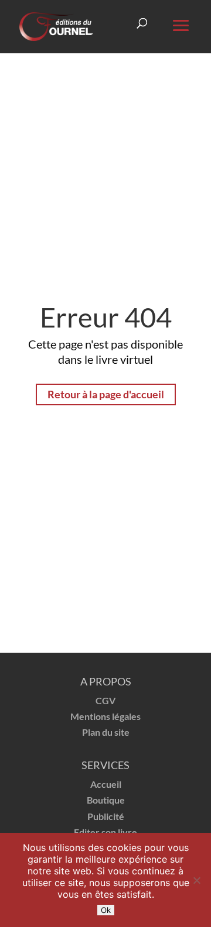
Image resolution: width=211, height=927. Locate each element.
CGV (105, 700)
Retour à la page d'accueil (105, 394)
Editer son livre (105, 832)
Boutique (106, 799)
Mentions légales (105, 716)
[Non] (196, 880)
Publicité (105, 816)
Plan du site (106, 732)
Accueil (105, 784)
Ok (106, 910)
